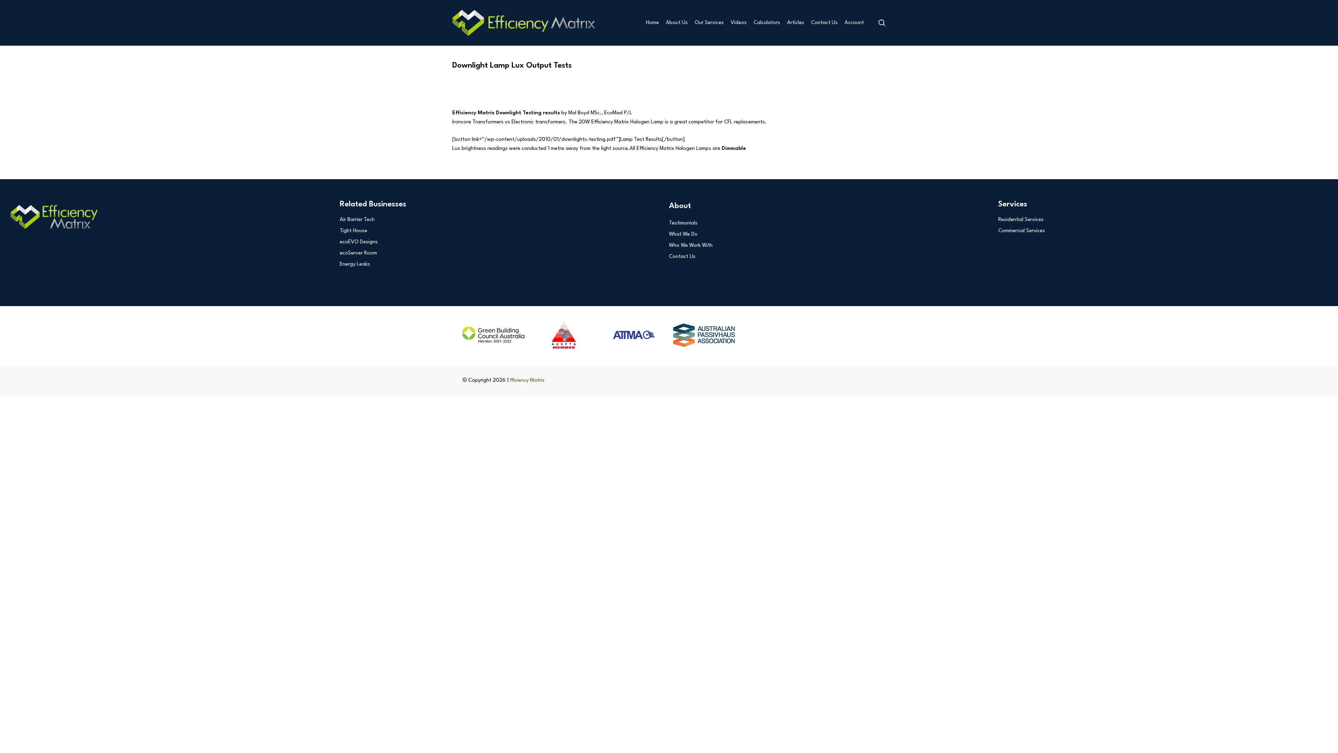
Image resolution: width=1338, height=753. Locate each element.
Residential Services (1021, 219)
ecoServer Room (358, 253)
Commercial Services (1021, 231)
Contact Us (682, 256)
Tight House (353, 231)
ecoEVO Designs (359, 242)
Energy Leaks (355, 264)
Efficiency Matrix (526, 380)
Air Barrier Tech (357, 219)
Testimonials (683, 223)
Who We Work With (691, 245)
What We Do (683, 234)
